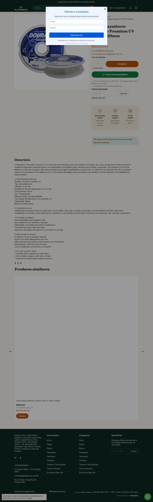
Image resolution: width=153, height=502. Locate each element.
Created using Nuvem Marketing (77, 43)
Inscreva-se (76, 35)
